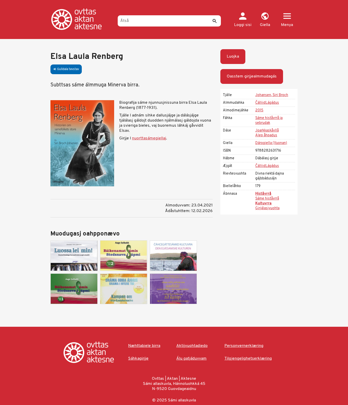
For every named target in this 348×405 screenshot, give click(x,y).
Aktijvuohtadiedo (192, 345)
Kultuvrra (263, 203)
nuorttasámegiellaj (149, 138)
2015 (259, 110)
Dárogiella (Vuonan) (271, 143)
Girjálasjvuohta (267, 208)
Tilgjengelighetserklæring (248, 358)
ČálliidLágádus (267, 102)
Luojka (233, 56)
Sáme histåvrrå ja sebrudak (269, 120)
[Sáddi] (214, 21)
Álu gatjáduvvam (191, 358)
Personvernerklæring (243, 345)
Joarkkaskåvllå (267, 130)
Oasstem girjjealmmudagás (252, 76)
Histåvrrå (263, 193)
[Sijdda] (81, 19)
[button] (264, 20)
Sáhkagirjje (138, 358)
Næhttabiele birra (144, 345)
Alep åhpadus (266, 135)
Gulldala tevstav (66, 69)
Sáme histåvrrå (267, 198)
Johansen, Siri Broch (271, 95)
